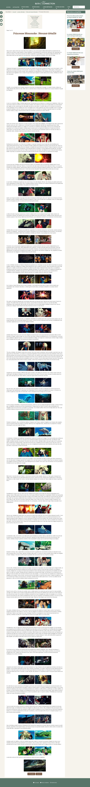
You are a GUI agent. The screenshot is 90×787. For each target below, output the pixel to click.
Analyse (34, 20)
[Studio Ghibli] (22, 8)
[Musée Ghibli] (33, 8)
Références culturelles (34, 23)
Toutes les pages (34, 26)
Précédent (31, 774)
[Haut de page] (88, 784)
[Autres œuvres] (56, 8)
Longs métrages (47, 6)
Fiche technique (35, 25)
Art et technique (34, 22)
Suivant (38, 774)
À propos (37, 782)
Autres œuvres (59, 6)
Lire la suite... (76, 30)
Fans (69, 6)
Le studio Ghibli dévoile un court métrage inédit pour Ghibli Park (74, 35)
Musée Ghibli (36, 6)
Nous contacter (45, 782)
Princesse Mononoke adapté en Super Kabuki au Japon (75, 16)
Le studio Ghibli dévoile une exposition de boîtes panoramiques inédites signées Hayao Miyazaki (75, 55)
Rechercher (54, 782)
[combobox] (79, 7)
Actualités (16, 7)
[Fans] (68, 8)
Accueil (8, 7)
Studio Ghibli (25, 6)
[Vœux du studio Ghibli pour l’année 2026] (76, 79)
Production (35, 21)
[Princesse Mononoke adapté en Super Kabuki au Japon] (76, 23)
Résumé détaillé (34, 17)
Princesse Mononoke (34, 16)
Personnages (35, 18)
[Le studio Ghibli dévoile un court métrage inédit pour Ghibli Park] (76, 42)
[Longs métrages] (43, 8)
